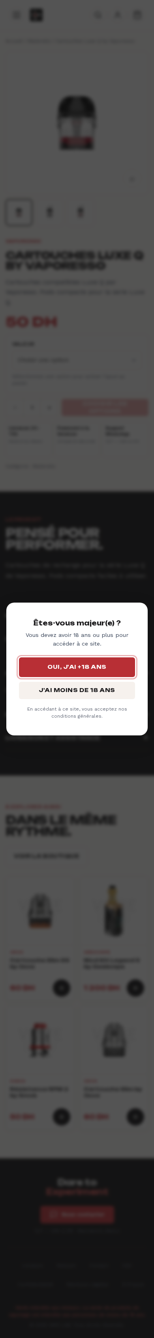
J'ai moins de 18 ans (77, 690)
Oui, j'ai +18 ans (77, 667)
